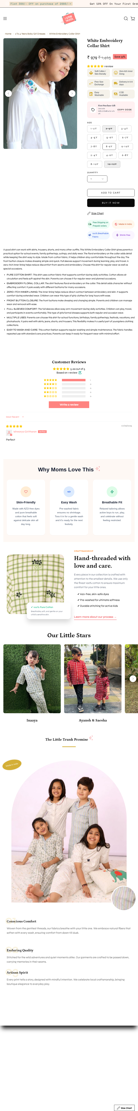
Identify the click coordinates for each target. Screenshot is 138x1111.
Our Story (77, 1036)
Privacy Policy (11, 1083)
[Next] (72, 93)
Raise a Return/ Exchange (18, 1089)
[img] (14, 426)
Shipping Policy (12, 1072)
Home (8, 33)
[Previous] (8, 93)
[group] (69, 684)
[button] (125, 18)
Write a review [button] (69, 404)
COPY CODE (124, 109)
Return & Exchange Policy (18, 1066)
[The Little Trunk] (69, 18)
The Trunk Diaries (82, 1041)
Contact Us (79, 1047)
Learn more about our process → (95, 616)
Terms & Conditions (14, 1078)
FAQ (5, 1061)
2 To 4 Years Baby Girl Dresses (30, 33)
